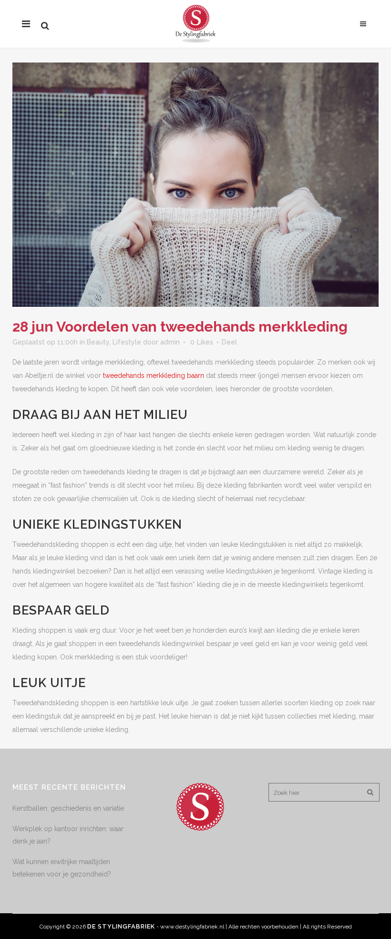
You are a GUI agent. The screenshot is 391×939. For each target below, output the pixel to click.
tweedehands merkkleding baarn (153, 375)
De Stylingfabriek (121, 926)
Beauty (98, 342)
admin (170, 342)
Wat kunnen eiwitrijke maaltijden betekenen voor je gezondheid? (61, 868)
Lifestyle (127, 342)
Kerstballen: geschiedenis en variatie (68, 808)
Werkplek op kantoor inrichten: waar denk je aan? (67, 835)
